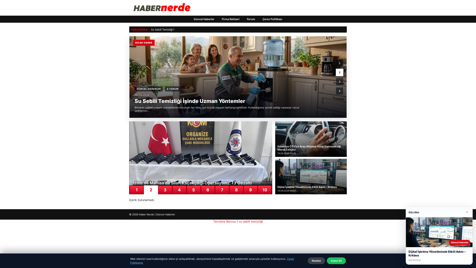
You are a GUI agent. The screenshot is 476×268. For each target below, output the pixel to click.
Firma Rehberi (230, 19)
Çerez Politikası (272, 19)
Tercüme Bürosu (224, 221)
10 (264, 189)
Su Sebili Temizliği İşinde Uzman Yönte (174, 29)
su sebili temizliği (251, 221)
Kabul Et (336, 260)
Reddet (316, 260)
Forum (251, 19)
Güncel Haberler (204, 19)
